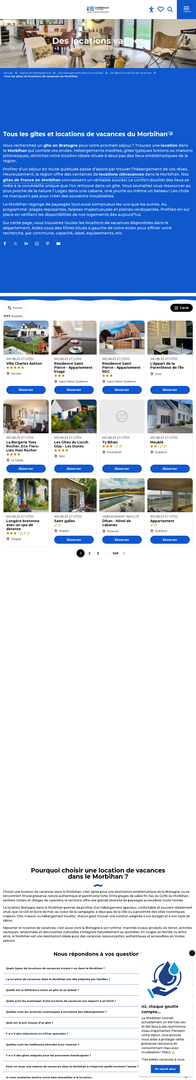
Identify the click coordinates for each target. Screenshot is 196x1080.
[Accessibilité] (151, 9)
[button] (170, 9)
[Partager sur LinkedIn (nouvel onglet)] (26, 244)
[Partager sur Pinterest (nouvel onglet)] (48, 244)
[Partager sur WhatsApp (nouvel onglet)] (37, 244)
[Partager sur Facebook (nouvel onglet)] (5, 244)
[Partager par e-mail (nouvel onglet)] (58, 244)
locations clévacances (121, 174)
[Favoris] (161, 9)
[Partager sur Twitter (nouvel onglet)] (15, 244)
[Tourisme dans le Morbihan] (98, 9)
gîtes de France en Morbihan (32, 180)
